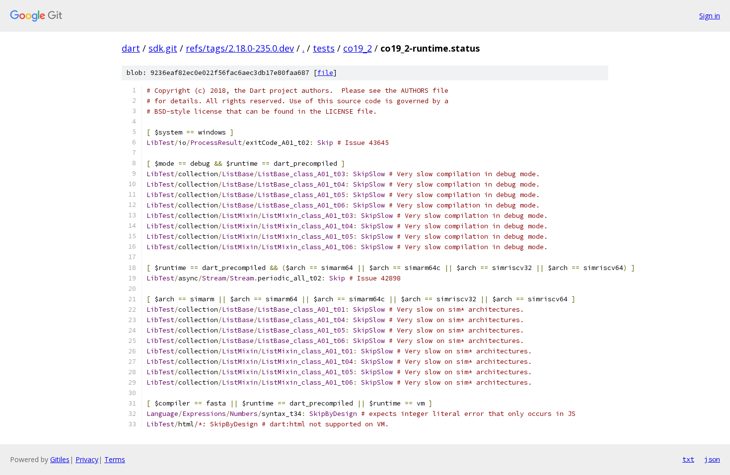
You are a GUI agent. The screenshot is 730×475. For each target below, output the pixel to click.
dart (131, 48)
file (325, 72)
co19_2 (357, 48)
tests (324, 48)
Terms (114, 459)
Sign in (709, 15)
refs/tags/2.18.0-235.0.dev (240, 48)
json (712, 459)
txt (688, 459)
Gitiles (60, 459)
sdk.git (162, 48)
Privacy (86, 459)
